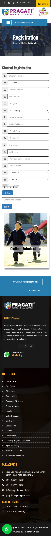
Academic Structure (14, 401)
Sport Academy (12, 446)
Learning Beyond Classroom (18, 441)
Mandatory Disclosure (24, 22)
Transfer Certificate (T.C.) (16, 450)
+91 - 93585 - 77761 (15, 480)
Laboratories (11, 436)
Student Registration (30, 43)
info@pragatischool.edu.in (17, 490)
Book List (10, 421)
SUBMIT (7, 206)
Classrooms (11, 426)
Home (14, 43)
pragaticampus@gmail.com (18, 495)
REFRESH (7, 192)
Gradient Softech (32, 531)
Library (9, 431)
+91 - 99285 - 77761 (25, 3)
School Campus (12, 416)
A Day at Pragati (13, 406)
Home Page (11, 381)
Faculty (9, 411)
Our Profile (10, 386)
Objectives (10, 391)
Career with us (43, 4)
